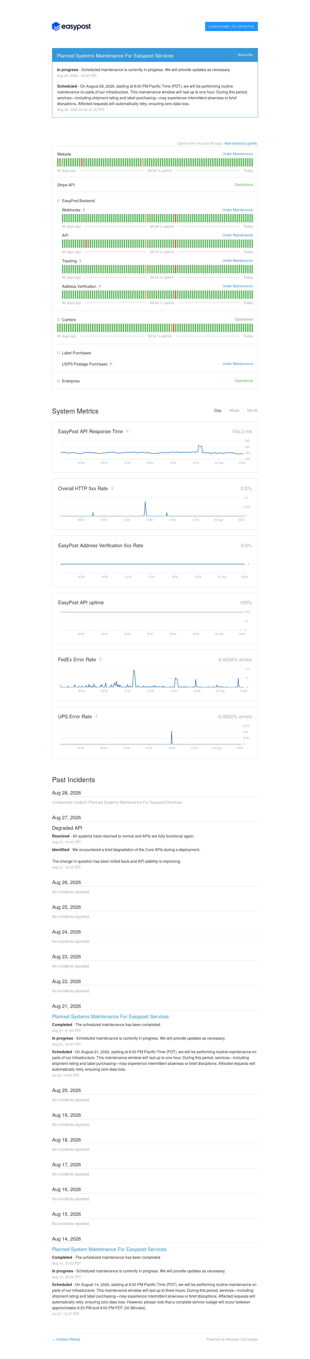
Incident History (66, 1339)
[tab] (57, 162)
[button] (231, 26)
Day (217, 410)
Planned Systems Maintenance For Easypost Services (115, 55)
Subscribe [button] (245, 54)
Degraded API (67, 827)
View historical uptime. (241, 143)
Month (252, 410)
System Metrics (75, 410)
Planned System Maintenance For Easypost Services (109, 1248)
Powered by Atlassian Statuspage (232, 1339)
